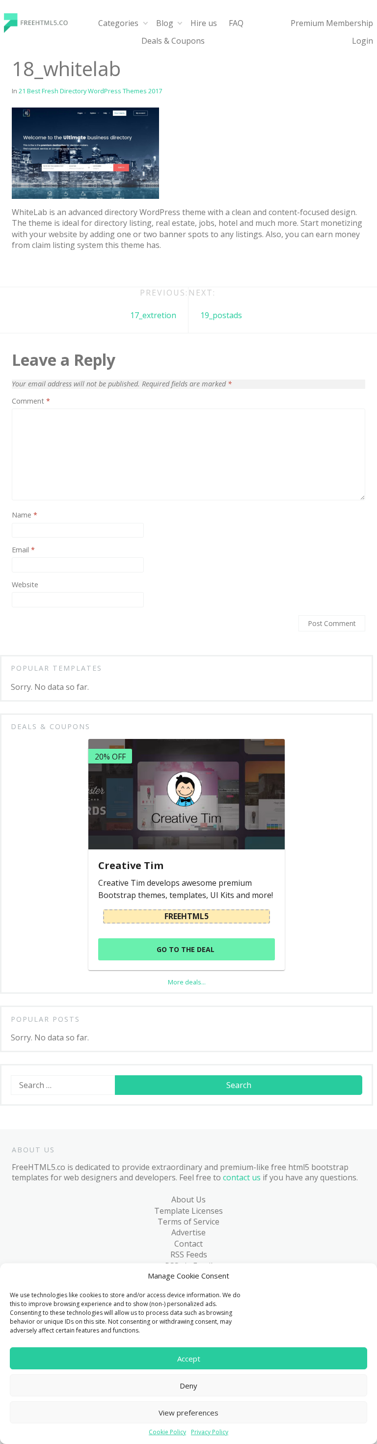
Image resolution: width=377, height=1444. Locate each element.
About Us (188, 1199)
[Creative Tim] (186, 794)
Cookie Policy (167, 1432)
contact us (242, 1177)
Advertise (188, 1232)
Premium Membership (332, 23)
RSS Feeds (188, 1254)
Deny (188, 1385)
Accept (188, 1358)
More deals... (187, 982)
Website (25, 584)
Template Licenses (188, 1210)
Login (362, 40)
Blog (164, 23)
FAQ (236, 23)
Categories (118, 23)
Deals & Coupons (173, 40)
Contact (188, 1243)
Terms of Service (188, 1221)
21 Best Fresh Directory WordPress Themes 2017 (90, 90)
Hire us (203, 23)
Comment (31, 401)
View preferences (188, 1412)
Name (24, 515)
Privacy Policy (209, 1432)
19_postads (221, 315)
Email (23, 549)
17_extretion (153, 315)
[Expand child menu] (145, 23)
